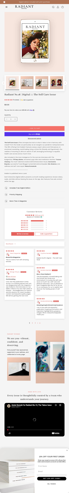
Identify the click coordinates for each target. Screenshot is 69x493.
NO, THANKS (52, 484)
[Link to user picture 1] (19, 277)
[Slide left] (4, 83)
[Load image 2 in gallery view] (27, 83)
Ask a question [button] (46, 234)
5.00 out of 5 (39, 215)
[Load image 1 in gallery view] (12, 83)
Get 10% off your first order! (34, 2)
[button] (6, 7)
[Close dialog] (67, 450)
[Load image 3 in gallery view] (42, 83)
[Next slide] (65, 2)
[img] (10, 251)
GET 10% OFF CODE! (51, 478)
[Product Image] (34, 42)
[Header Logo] (31, 7)
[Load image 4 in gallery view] (56, 83)
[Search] (53, 7)
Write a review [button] (22, 234)
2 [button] (32, 323)
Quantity (7, 115)
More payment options (34, 138)
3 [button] (35, 323)
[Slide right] (65, 83)
